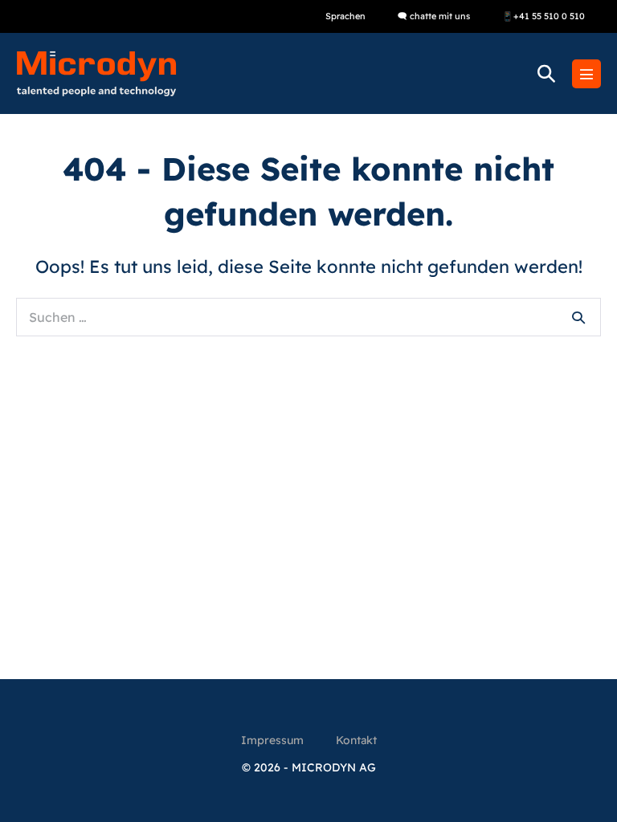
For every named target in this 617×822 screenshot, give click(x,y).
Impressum (272, 740)
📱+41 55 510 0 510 (543, 16)
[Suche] (578, 317)
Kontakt (356, 740)
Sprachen (345, 16)
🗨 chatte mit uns (434, 16)
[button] (546, 73)
